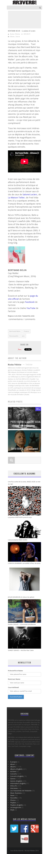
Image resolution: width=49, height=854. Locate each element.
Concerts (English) (16, 776)
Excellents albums (24, 473)
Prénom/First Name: (15, 671)
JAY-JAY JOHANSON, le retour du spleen (21, 597)
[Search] (40, 8)
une (23, 336)
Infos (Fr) (13, 786)
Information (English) (18, 783)
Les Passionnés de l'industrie (20, 791)
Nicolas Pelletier (15, 34)
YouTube (31, 308)
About (12, 764)
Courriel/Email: (13, 687)
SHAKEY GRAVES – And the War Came (21, 650)
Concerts (13, 774)
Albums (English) (16, 769)
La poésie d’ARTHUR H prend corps (20, 517)
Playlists (13, 803)
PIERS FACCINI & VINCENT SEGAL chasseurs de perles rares (25, 423)
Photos (13, 800)
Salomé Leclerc (30, 194)
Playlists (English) (16, 805)
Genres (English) (16, 781)
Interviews (14, 788)
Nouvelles (14, 798)
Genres (18, 36)
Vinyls (12, 810)
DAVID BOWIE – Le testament (24, 448)
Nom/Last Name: (14, 679)
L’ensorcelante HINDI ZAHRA (17, 540)
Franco (26, 331)
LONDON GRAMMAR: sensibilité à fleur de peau (24, 563)
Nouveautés (13, 336)
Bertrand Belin (14, 331)
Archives (13, 771)
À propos (13, 762)
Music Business (16, 793)
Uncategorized (15, 807)
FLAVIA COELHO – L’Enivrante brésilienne (22, 624)
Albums (12, 36)
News (12, 795)
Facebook (30, 302)
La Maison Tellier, (16, 197)
